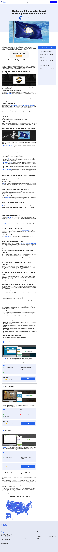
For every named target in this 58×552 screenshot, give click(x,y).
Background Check (29, 8)
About (17, 2)
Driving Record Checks (7, 145)
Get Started (19, 55)
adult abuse (5, 223)
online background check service (28, 105)
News (39, 2)
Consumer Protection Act (7, 236)
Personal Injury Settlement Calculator (24, 531)
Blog (21, 2)
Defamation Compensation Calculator (24, 546)
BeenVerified (8, 430)
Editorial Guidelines (52, 536)
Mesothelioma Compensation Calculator (25, 548)
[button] (53, 2)
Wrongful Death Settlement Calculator (24, 544)
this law (9, 217)
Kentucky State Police (15, 105)
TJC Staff (25, 17)
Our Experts (27, 2)
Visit (28, 378)
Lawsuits (33, 2)
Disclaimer (51, 534)
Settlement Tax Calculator (22, 540)
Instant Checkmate (9, 386)
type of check (9, 93)
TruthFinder (8, 341)
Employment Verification (7, 162)
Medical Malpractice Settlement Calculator (25, 542)
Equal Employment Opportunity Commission (28, 243)
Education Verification (7, 169)
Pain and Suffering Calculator (23, 533)
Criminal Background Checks (8, 158)
